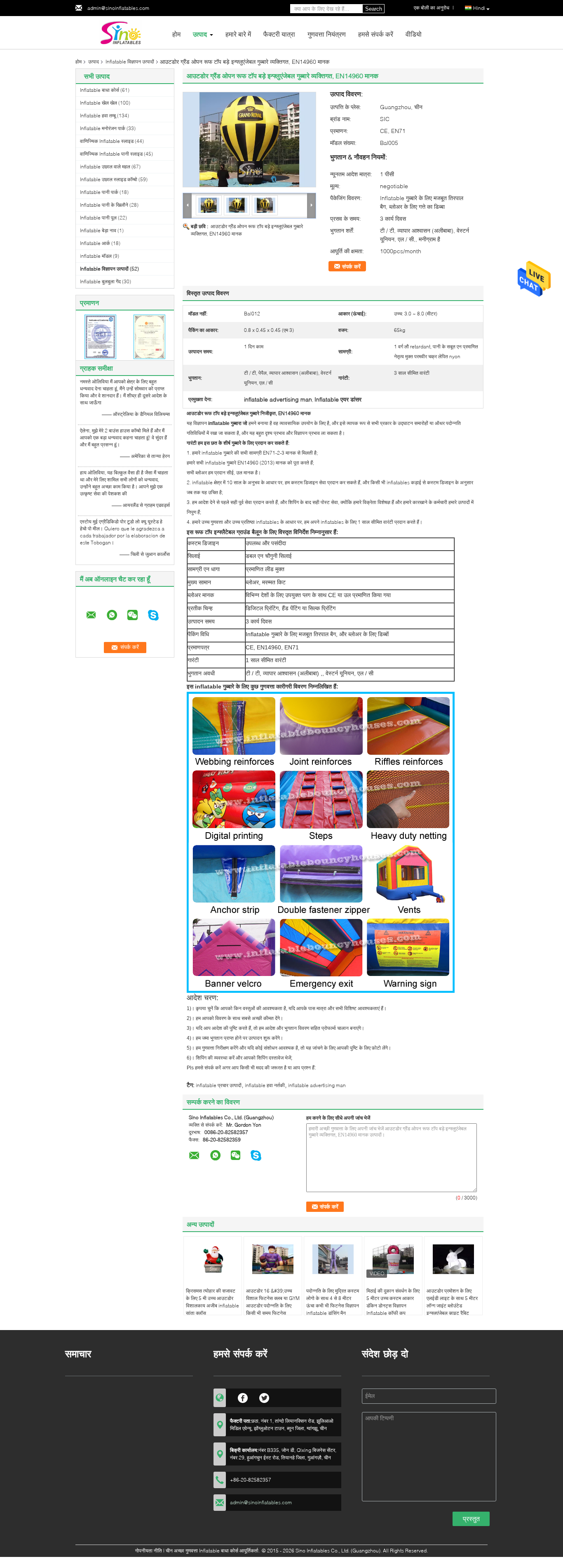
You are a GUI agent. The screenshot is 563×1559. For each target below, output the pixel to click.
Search (373, 9)
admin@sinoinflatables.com (118, 8)
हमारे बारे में (238, 34)
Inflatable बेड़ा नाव (98, 230)
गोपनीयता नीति (148, 1550)
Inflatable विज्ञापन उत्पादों (130, 61)
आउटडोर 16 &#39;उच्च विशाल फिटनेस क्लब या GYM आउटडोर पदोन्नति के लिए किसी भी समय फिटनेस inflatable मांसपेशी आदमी (273, 1305)
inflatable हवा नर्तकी (265, 1085)
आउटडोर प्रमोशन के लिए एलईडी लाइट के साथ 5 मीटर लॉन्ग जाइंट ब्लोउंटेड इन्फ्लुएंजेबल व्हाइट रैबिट (452, 1302)
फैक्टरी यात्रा (279, 34)
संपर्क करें (351, 266)
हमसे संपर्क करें (375, 34)
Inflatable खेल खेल (98, 103)
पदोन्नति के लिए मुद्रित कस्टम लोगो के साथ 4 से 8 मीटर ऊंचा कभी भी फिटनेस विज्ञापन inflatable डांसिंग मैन (332, 1302)
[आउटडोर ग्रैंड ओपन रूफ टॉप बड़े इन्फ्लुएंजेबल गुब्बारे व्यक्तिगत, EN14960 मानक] (249, 139)
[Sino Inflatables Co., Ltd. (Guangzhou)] (121, 32)
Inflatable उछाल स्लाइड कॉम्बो (108, 179)
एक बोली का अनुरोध (431, 8)
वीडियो (414, 34)
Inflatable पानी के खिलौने (104, 205)
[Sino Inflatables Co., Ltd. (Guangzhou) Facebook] (243, 1397)
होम (176, 34)
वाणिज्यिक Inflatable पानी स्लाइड (111, 154)
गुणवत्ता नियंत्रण (326, 34)
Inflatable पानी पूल (98, 218)
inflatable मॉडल (96, 256)
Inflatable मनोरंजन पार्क (102, 128)
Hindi (479, 8)
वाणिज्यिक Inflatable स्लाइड (107, 141)
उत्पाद (200, 34)
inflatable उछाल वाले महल (105, 166)
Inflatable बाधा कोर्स (99, 90)
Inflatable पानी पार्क (99, 192)
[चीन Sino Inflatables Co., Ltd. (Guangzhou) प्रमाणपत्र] (100, 336)
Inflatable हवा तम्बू (98, 115)
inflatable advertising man (317, 1085)
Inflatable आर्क (95, 243)
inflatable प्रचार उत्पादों (219, 1085)
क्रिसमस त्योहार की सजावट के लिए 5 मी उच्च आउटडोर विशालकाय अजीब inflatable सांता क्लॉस (212, 1302)
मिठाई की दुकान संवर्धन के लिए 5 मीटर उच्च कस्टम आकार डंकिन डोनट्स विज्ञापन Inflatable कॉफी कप (393, 1302)
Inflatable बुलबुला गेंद (100, 281)
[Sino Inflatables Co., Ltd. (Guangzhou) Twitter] (264, 1397)
